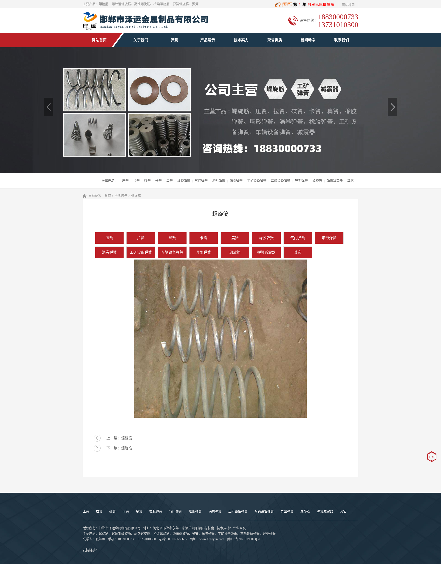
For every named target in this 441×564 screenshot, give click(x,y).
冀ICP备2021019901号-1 (243, 539)
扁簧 (169, 180)
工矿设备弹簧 (256, 180)
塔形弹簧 (218, 180)
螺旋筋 (317, 180)
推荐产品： (110, 180)
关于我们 (140, 40)
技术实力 (241, 40)
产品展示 (207, 40)
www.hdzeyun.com (211, 539)
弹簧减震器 (335, 180)
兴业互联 (239, 528)
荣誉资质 (274, 40)
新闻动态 (308, 40)
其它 (350, 180)
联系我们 (341, 40)
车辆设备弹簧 (280, 180)
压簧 (125, 180)
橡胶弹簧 (183, 180)
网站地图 (348, 5)
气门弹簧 (201, 180)
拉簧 (136, 180)
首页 (108, 196)
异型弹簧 (301, 180)
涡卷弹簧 (236, 180)
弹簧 (174, 40)
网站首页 (99, 40)
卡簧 (158, 180)
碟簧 (147, 180)
